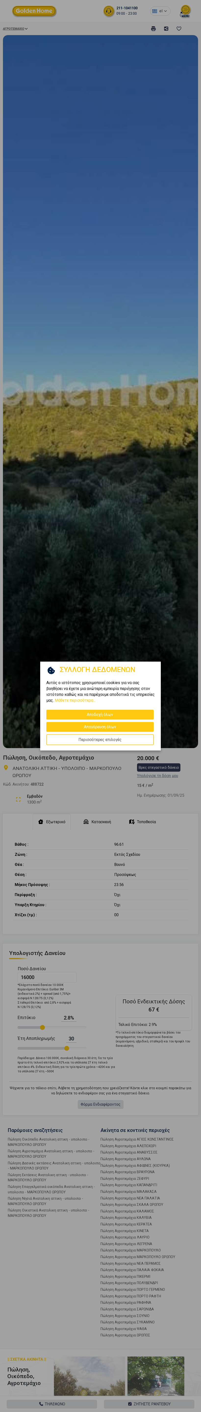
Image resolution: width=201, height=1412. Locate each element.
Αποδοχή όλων (100, 714)
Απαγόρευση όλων (100, 726)
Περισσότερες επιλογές (100, 739)
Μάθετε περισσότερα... (75, 700)
